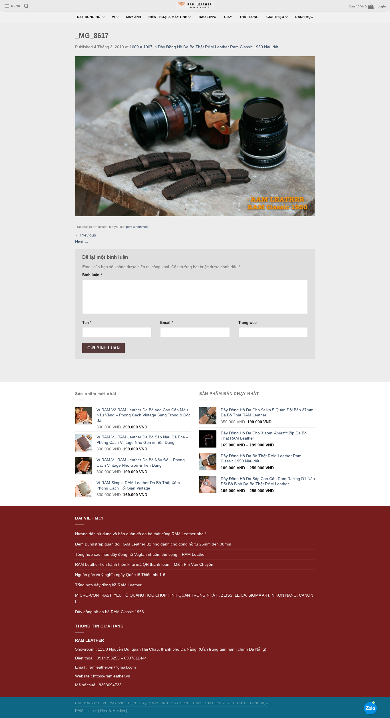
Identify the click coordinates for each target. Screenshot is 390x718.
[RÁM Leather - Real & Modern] (195, 6)
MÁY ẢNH (133, 17)
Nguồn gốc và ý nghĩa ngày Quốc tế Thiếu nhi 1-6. (120, 574)
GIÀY (228, 17)
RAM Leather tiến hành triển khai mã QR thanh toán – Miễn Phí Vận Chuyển (144, 564)
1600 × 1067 (141, 47)
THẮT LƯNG (249, 17)
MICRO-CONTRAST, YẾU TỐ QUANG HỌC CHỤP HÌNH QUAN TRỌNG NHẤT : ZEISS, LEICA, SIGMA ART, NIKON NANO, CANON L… (194, 598)
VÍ (113, 17)
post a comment (137, 226)
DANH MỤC (304, 17)
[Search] (26, 6)
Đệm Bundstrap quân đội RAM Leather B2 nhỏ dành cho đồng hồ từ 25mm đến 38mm (153, 544)
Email (166, 322)
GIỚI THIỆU (275, 17)
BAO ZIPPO (208, 17)
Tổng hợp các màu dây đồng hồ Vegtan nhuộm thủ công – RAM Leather (140, 554)
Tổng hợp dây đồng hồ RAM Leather (108, 585)
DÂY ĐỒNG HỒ (89, 17)
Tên (86, 322)
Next (82, 241)
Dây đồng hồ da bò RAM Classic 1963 (109, 611)
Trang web (247, 322)
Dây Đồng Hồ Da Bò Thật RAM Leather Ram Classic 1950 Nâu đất (218, 47)
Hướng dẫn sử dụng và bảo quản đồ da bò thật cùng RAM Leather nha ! (140, 534)
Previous (85, 235)
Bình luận (92, 275)
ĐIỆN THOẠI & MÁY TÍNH (167, 17)
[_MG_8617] (195, 136)
